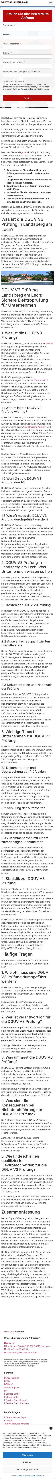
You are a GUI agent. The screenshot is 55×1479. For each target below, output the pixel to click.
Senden (27, 98)
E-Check (8, 1420)
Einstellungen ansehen (27, 1469)
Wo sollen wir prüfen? (14, 62)
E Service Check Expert (16, 1400)
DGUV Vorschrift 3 (39, 380)
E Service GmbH (12, 1393)
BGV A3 (49, 343)
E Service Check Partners (16, 1403)
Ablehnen (27, 1462)
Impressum (40, 1476)
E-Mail (6, 34)
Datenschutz (30, 1476)
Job (5, 1390)
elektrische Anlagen (36, 426)
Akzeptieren (27, 1455)
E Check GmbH (11, 1396)
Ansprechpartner (12, 44)
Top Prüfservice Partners (16, 1423)
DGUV (7, 1381)
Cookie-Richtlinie (17, 1476)
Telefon (7, 53)
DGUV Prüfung (11, 1377)
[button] (51, 1428)
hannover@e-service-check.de (21, 1352)
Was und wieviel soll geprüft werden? (21, 72)
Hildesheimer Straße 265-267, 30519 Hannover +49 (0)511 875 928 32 (27, 1346)
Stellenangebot (11, 1387)
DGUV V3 (8, 1384)
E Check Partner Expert (15, 1417)
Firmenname (9, 25)
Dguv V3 (23, 152)
